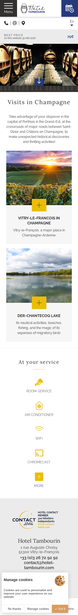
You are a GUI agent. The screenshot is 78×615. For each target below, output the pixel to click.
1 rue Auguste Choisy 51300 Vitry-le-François (39, 549)
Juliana (69, 608)
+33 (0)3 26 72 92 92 (39, 557)
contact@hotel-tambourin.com (39, 565)
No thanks (14, 608)
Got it (61, 608)
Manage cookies (38, 608)
